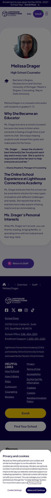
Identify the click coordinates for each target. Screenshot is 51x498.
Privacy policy (35, 483)
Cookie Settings (15, 490)
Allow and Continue (36, 490)
